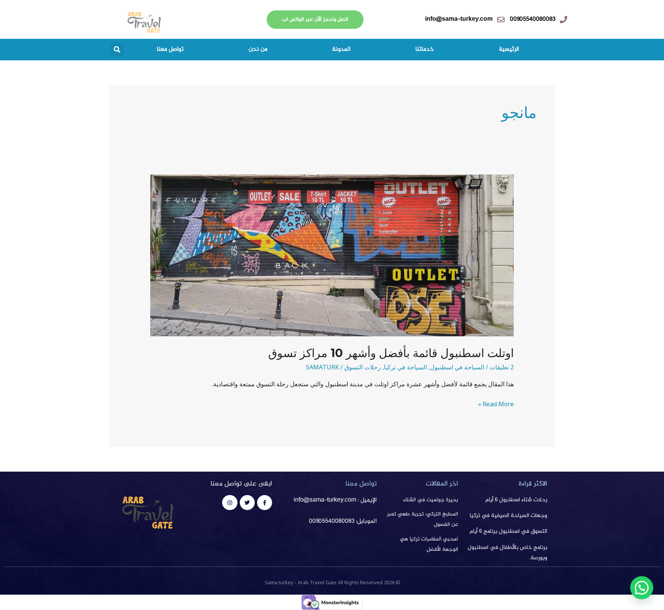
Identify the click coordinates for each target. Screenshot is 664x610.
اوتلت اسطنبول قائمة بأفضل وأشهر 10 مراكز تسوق (391, 353)
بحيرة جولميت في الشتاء (430, 500)
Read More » (496, 403)
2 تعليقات (502, 367)
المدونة (341, 49)
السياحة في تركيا (405, 367)
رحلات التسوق (362, 367)
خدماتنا (424, 49)
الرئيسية (509, 49)
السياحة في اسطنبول (457, 367)
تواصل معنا (170, 49)
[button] (117, 50)
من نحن (258, 49)
